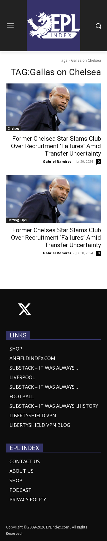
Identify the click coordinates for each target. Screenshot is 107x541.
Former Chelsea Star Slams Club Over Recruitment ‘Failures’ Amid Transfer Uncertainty (56, 146)
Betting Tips (17, 220)
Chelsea (14, 128)
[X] (24, 310)
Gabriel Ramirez (57, 161)
